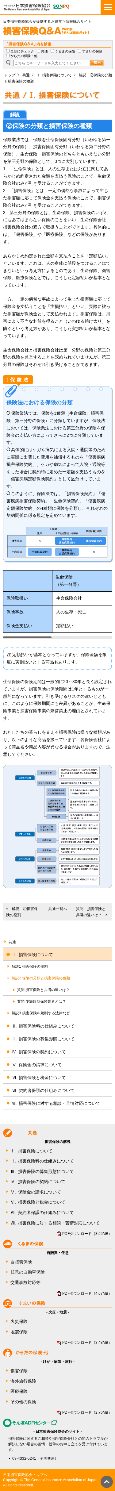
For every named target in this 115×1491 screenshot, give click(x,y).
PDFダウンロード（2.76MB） (87, 1412)
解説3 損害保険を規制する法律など (41, 1013)
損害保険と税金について (37, 1202)
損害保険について (31, 1150)
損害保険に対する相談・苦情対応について (55, 1222)
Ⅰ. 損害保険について (54, 75)
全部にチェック (22, 51)
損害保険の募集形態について (42, 1171)
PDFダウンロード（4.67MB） (87, 1293)
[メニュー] (108, 7)
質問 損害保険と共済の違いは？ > (92, 912)
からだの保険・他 (23, 56)
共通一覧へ (57, 909)
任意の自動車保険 (27, 1272)
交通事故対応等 (25, 1282)
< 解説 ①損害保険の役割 (22, 912)
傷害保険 (19, 1370)
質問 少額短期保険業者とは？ (41, 1001)
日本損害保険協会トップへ (25, 1475)
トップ (9, 75)
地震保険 (19, 1331)
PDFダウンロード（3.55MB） (87, 1234)
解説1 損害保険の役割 (30, 966)
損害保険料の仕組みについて (42, 1161)
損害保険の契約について (37, 1181)
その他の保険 (23, 1401)
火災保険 (19, 1321)
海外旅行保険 (23, 1381)
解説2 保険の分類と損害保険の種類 (41, 978)
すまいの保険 (92, 51)
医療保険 (19, 1391)
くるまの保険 (65, 51)
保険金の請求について (35, 1191)
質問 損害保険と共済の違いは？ (43, 990)
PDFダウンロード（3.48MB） (87, 1342)
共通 (44, 51)
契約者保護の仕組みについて (42, 1212)
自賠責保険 (21, 1261)
